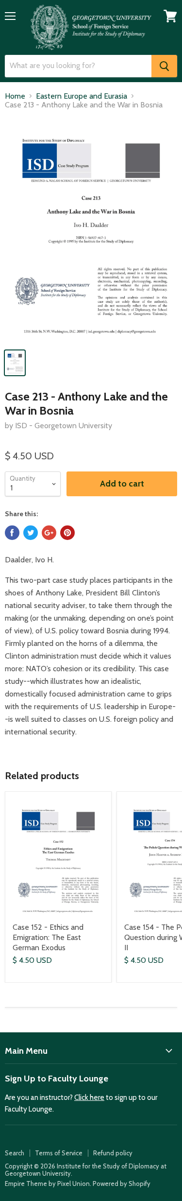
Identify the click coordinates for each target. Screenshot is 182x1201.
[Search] (164, 66)
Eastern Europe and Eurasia (81, 96)
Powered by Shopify (121, 1183)
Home (15, 96)
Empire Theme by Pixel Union (47, 1183)
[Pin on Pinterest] (67, 532)
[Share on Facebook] (12, 532)
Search (14, 1153)
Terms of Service (59, 1153)
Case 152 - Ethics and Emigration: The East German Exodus (48, 937)
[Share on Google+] (49, 532)
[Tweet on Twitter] (30, 532)
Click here (89, 1097)
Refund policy (112, 1153)
